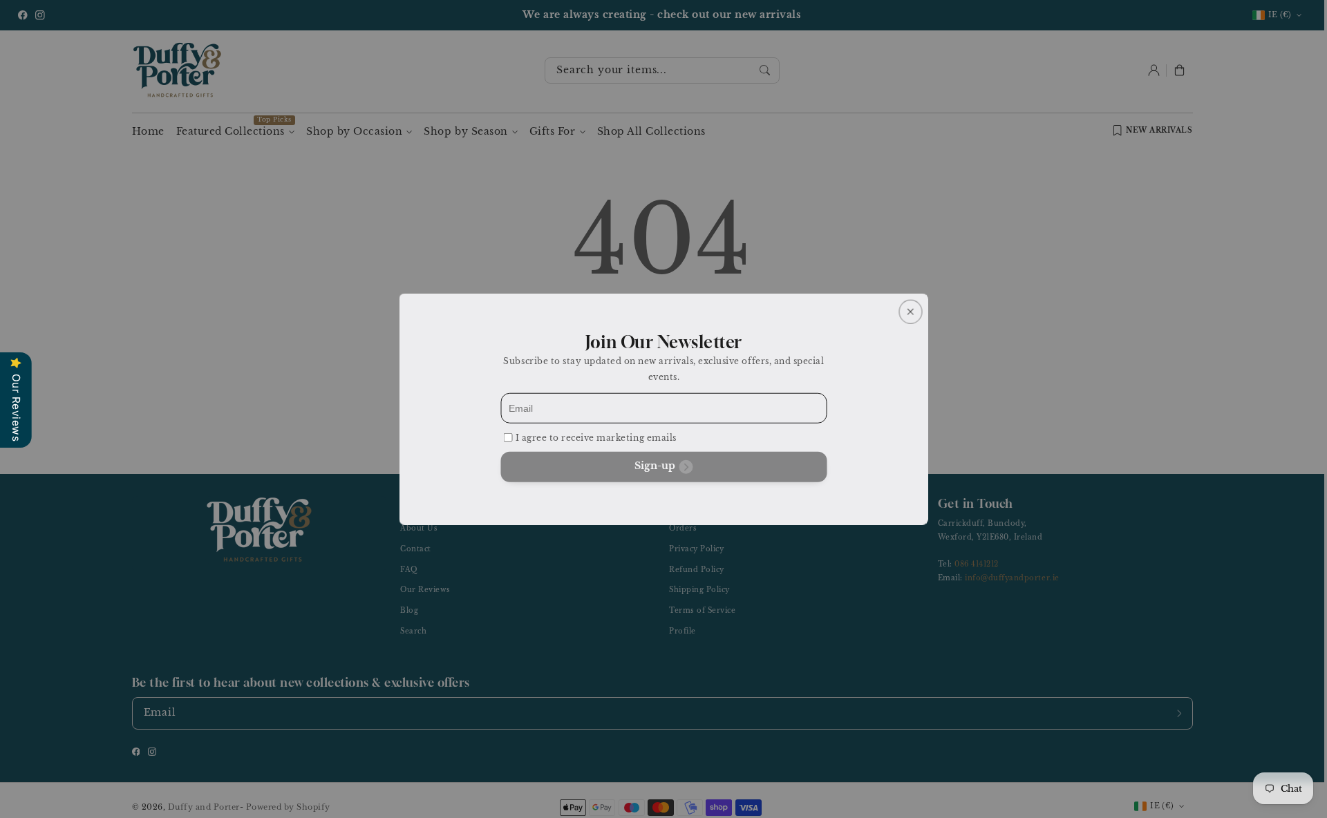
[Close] (910, 311)
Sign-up (654, 465)
